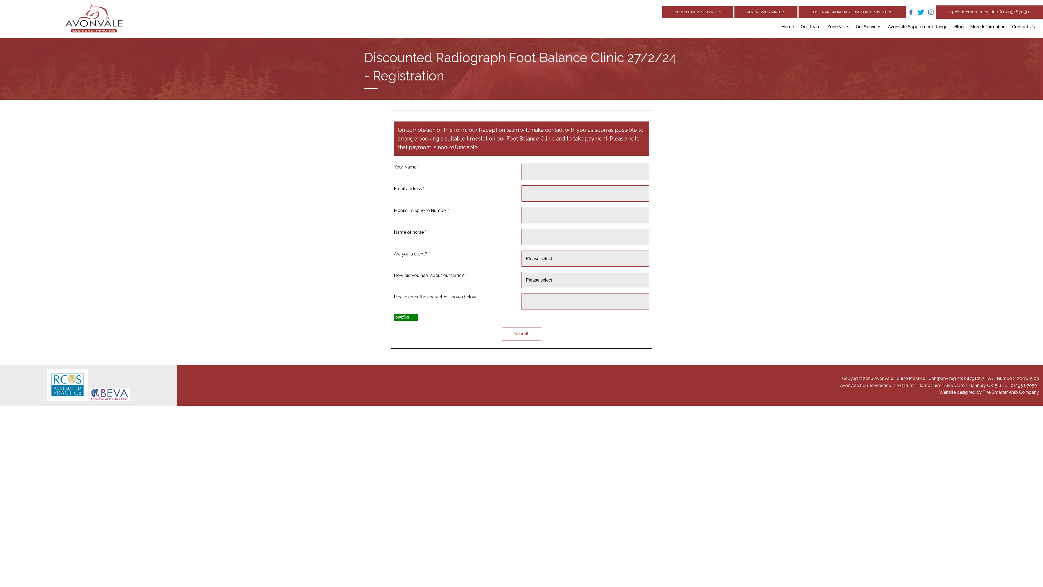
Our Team (811, 26)
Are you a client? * (412, 254)
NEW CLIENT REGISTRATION (697, 12)
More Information (988, 26)
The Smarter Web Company (1011, 392)
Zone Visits (838, 26)
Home (787, 26)
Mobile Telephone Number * (422, 210)
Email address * (409, 188)
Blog (959, 26)
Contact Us (1023, 26)
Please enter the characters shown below (435, 296)
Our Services (868, 26)
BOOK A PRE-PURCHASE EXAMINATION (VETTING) (852, 12)
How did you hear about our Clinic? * (430, 275)
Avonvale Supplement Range (918, 26)
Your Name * (406, 167)
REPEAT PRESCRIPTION (766, 12)
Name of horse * (410, 232)
